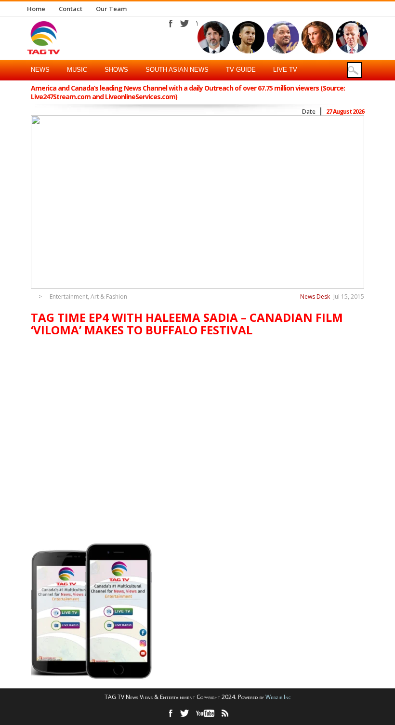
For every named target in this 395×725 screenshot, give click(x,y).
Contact (70, 8)
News (40, 69)
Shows (116, 69)
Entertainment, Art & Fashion (88, 297)
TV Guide (241, 69)
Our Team (111, 8)
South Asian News (177, 69)
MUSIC (77, 69)
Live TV (285, 69)
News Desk (315, 296)
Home (36, 8)
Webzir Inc (278, 697)
